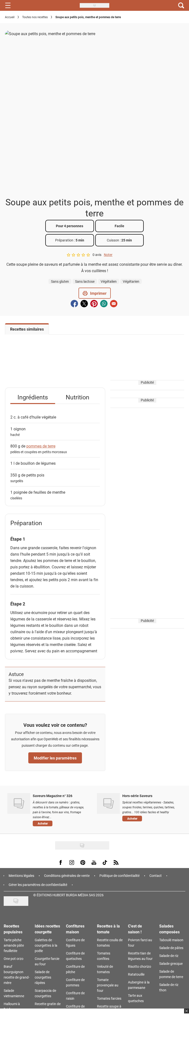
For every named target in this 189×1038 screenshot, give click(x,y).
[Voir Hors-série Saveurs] (108, 803)
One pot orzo (13, 958)
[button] (95, 293)
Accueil (10, 17)
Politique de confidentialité (119, 875)
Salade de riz (168, 955)
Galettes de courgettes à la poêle (46, 945)
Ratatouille (136, 974)
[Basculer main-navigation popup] (7, 5)
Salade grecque (171, 963)
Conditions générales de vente (67, 875)
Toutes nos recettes (35, 17)
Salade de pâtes (171, 947)
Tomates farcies (109, 998)
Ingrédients (32, 397)
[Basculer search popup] (181, 5)
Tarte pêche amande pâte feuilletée (14, 945)
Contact (155, 875)
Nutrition (77, 397)
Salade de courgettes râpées (43, 977)
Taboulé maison (171, 940)
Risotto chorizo (139, 966)
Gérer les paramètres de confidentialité (38, 884)
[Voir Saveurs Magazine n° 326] (18, 803)
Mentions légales (21, 875)
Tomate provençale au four (107, 985)
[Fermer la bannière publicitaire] (186, 1014)
